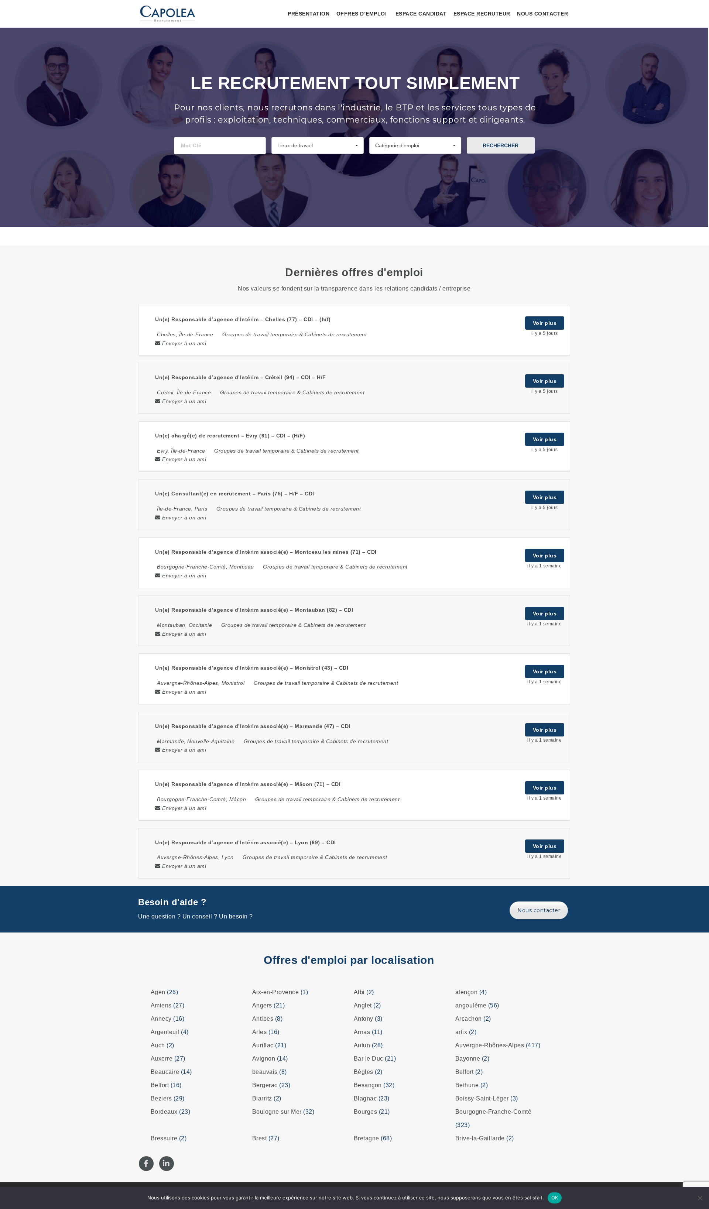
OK (554, 1198)
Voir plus (545, 323)
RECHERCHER (500, 145)
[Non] (699, 1198)
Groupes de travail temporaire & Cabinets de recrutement (294, 334)
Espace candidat (421, 14)
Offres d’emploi (361, 14)
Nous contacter (542, 14)
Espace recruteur (481, 14)
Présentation (308, 14)
